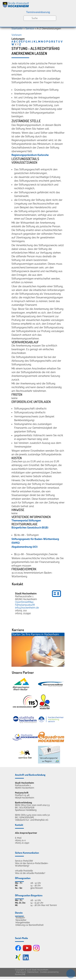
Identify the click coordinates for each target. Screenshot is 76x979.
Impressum (21, 972)
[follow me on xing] (18, 959)
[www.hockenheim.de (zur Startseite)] (38, 4)
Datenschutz (33, 972)
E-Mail (18, 838)
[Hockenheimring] (51, 684)
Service (29, 28)
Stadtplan (20, 917)
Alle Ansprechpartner (26, 833)
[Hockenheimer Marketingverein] (51, 719)
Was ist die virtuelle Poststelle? (30, 873)
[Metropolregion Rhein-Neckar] (21, 684)
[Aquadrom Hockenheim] (51, 737)
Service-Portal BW (24, 861)
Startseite (17, 28)
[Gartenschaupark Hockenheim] (44, 702)
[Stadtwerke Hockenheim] (25, 737)
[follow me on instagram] (36, 950)
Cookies (43, 972)
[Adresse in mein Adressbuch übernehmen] (56, 597)
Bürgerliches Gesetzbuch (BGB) (29, 527)
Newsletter (21, 920)
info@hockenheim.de (27, 607)
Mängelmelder (23, 922)
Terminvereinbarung (38, 12)
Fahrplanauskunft (25, 604)
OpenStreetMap (24, 602)
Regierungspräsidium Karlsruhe (30, 155)
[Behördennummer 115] (25, 702)
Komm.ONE (20, 974)
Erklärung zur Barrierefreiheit (29, 925)
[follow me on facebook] (18, 950)
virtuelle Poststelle (24, 870)
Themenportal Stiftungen (26, 520)
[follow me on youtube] (27, 950)
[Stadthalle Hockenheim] (25, 719)
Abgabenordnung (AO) (24, 546)
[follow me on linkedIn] (26, 959)
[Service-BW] (25, 754)
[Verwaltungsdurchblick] (49, 755)
